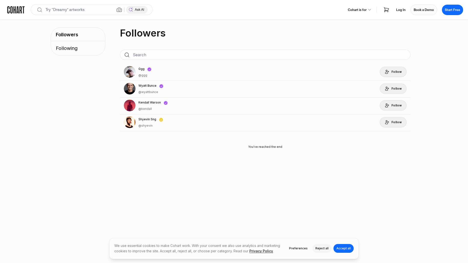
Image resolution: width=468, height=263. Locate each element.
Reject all (322, 248)
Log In (401, 10)
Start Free (452, 10)
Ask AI (139, 9)
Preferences (298, 248)
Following (67, 48)
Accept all (343, 248)
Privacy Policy (261, 251)
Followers (67, 35)
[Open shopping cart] (386, 10)
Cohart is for (357, 10)
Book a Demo (424, 10)
